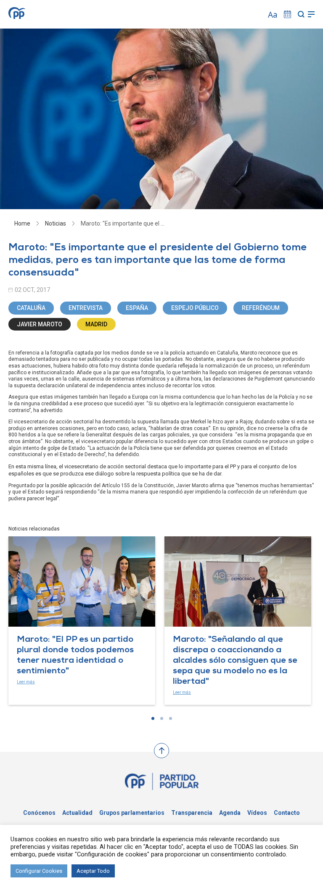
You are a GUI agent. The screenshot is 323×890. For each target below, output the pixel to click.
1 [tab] (152, 718)
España (137, 308)
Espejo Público (195, 308)
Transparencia (191, 812)
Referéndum (261, 308)
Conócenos (39, 812)
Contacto (287, 812)
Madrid (96, 324)
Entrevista (86, 308)
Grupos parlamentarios (131, 812)
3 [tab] (170, 718)
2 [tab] (161, 718)
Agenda (230, 812)
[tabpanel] (81, 620)
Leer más (26, 682)
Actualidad (77, 812)
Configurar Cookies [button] (39, 871)
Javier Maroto (39, 324)
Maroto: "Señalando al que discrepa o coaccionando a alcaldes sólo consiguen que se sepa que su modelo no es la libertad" (235, 661)
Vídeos (257, 812)
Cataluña (31, 308)
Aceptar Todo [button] (93, 871)
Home (22, 223)
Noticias (55, 223)
